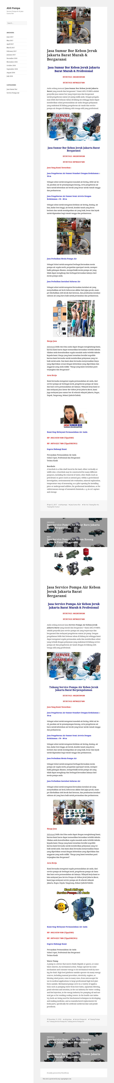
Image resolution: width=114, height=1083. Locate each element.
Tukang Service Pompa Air (58, 1021)
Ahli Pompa (13, 8)
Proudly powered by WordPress (58, 1073)
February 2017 (12, 51)
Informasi (51, 347)
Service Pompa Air (13, 93)
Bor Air (86, 505)
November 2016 (12, 62)
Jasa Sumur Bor (12, 89)
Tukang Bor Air (94, 505)
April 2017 (10, 44)
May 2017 (10, 40)
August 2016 (11, 73)
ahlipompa (63, 505)
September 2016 (12, 69)
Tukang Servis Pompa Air (75, 1021)
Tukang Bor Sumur (53, 507)
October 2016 (11, 65)
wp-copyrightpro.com (64, 1079)
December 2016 (12, 58)
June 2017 (10, 37)
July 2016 (10, 76)
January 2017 (11, 55)
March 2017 (11, 48)
